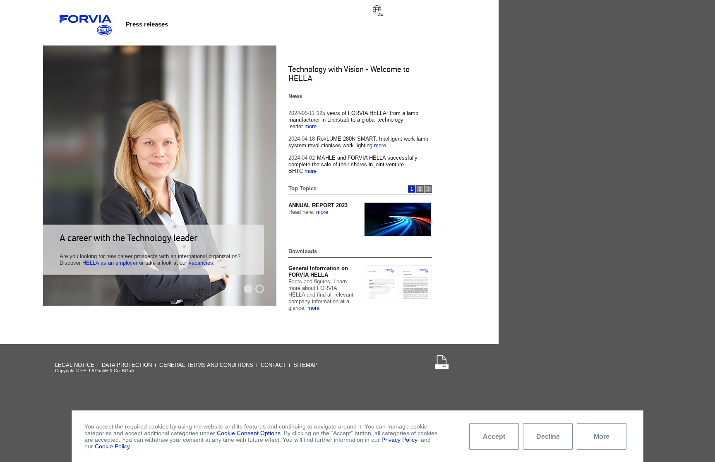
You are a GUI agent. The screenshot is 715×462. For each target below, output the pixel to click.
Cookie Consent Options (249, 433)
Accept (494, 436)
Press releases (147, 24)
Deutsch (377, 9)
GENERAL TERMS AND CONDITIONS (206, 365)
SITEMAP (305, 365)
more (311, 126)
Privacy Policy (399, 439)
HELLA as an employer (109, 263)
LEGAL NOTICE (74, 365)
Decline (548, 436)
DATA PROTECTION (127, 365)
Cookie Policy (112, 446)
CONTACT (273, 365)
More (601, 436)
